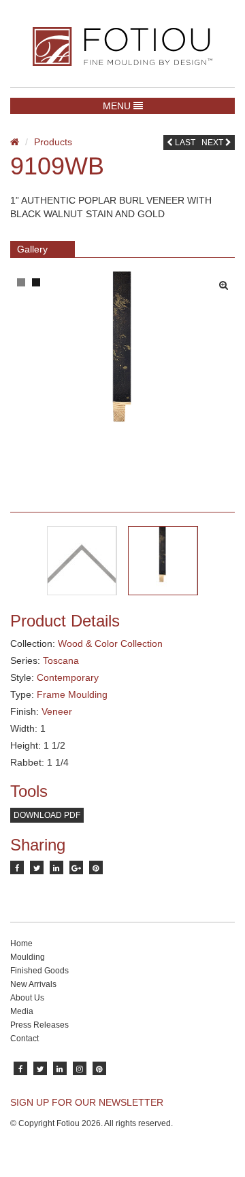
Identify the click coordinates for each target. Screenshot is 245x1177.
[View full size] (227, 282)
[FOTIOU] (122, 46)
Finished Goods (39, 970)
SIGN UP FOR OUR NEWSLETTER (86, 1102)
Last (184, 142)
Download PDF (47, 815)
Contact (24, 1038)
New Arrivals (33, 984)
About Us (27, 998)
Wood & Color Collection (110, 643)
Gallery (32, 249)
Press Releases (39, 1025)
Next (213, 142)
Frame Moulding (72, 694)
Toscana (61, 660)
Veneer (57, 711)
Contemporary (68, 677)
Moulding (27, 957)
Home (21, 943)
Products (53, 141)
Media (21, 1011)
